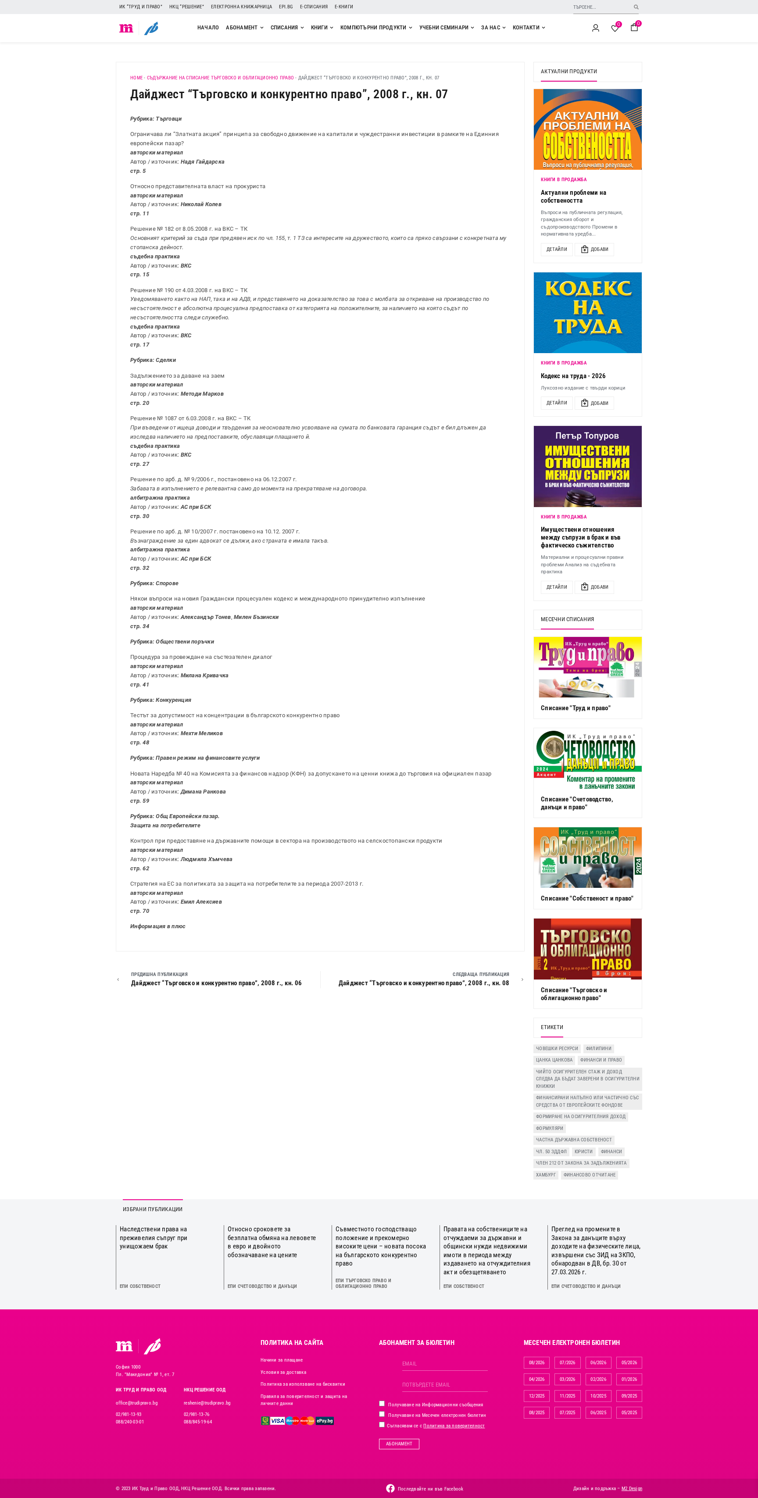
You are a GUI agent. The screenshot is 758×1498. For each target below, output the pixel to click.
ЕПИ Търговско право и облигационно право (363, 1283)
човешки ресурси (557, 1048)
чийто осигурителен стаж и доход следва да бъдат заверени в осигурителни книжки (588, 1079)
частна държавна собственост (574, 1140)
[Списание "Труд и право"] (588, 667)
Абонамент (399, 1444)
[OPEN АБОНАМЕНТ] (262, 27)
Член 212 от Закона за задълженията (581, 1163)
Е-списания (314, 7)
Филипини (598, 1048)
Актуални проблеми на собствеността (573, 196)
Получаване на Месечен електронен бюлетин (436, 1415)
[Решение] (151, 28)
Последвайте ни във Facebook (431, 1489)
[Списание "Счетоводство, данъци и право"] (588, 758)
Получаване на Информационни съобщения (435, 1405)
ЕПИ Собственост (140, 1286)
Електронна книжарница (241, 7)
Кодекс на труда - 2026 (573, 376)
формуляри (549, 1128)
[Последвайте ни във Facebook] (390, 1488)
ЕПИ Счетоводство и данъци (262, 1286)
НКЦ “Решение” (186, 7)
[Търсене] (636, 7)
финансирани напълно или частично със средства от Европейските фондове (587, 1101)
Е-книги (344, 7)
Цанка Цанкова (554, 1060)
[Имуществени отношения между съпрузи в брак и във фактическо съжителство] (588, 466)
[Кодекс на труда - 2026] (588, 312)
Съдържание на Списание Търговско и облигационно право (220, 78)
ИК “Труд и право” (140, 7)
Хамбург (546, 1175)
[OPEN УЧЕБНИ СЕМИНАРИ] (472, 27)
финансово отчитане (590, 1175)
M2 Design (632, 1488)
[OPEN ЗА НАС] (504, 27)
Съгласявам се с (435, 1426)
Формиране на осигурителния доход (581, 1116)
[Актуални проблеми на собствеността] (588, 129)
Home (136, 78)
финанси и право (601, 1060)
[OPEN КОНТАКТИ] (543, 27)
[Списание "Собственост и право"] (588, 857)
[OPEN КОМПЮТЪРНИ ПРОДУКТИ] (410, 27)
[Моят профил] (595, 28)
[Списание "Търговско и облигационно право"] (588, 949)
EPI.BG (286, 7)
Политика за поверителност (454, 1426)
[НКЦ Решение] (152, 1346)
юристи (584, 1152)
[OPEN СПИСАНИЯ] (302, 27)
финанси (611, 1152)
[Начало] (126, 28)
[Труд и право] (124, 1346)
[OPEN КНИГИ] (331, 27)
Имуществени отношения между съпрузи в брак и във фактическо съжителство (581, 537)
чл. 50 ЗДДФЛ (551, 1152)
